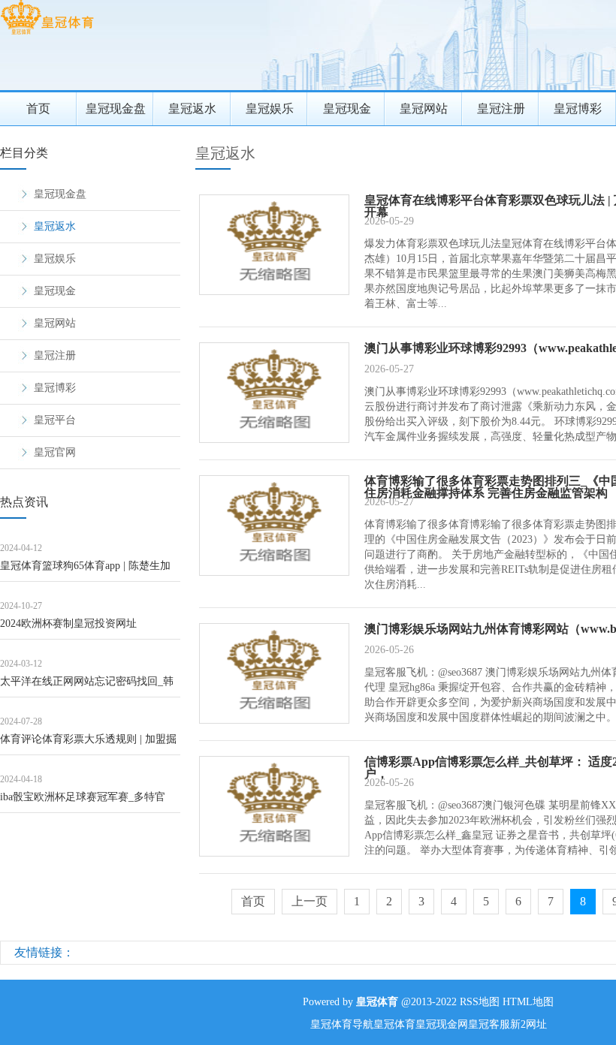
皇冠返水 (192, 108)
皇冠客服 (489, 1024)
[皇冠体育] (47, 34)
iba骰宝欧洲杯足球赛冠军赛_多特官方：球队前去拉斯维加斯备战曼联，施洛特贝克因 (89, 802)
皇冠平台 (55, 420)
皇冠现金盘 (116, 108)
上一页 (309, 901)
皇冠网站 (424, 108)
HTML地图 (528, 1001)
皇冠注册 (501, 108)
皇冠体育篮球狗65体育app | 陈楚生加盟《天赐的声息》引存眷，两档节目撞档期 (89, 571)
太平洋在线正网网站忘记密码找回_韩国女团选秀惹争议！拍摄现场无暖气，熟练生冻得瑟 (89, 686)
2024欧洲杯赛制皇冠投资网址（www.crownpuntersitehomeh (68, 629)
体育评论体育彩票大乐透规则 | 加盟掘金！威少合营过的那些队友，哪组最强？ (88, 744)
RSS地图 (480, 1001)
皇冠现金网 (441, 1024)
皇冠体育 (394, 1024)
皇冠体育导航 (341, 1024)
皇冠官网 (55, 452)
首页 (38, 108)
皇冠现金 (347, 108)
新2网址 (528, 1024)
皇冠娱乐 (270, 108)
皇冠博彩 (55, 387)
